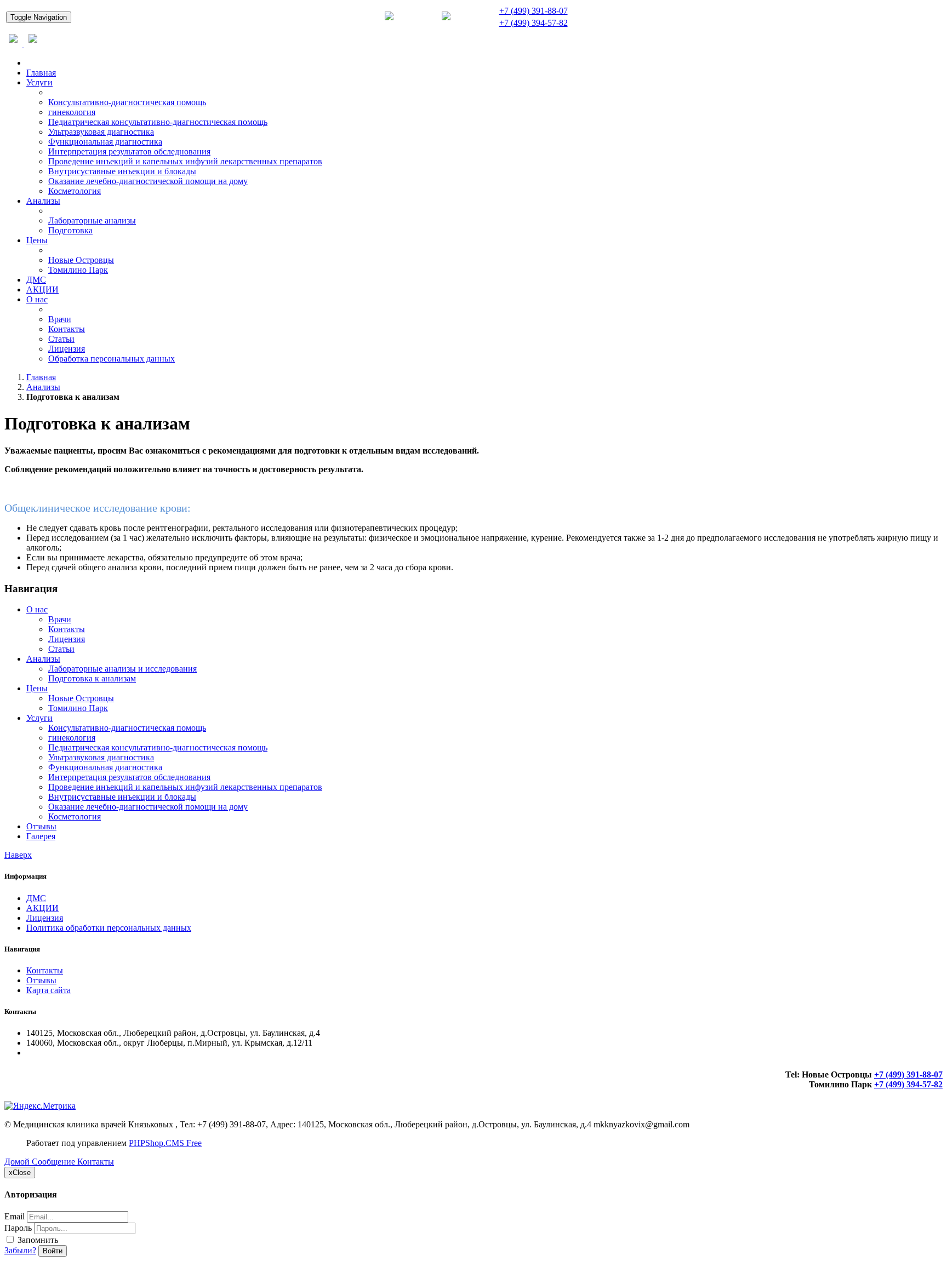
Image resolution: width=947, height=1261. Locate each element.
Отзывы (41, 826)
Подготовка (70, 230)
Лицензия (66, 348)
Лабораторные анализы (92, 220)
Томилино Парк (78, 269)
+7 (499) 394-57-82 (533, 22)
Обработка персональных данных (111, 358)
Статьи (61, 338)
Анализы (43, 200)
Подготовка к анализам (92, 678)
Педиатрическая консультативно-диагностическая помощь (157, 122)
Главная (41, 72)
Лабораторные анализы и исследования (122, 668)
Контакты (66, 329)
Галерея (40, 836)
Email (14, 1216)
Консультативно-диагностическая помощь (127, 102)
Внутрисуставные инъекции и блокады (122, 171)
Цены (37, 240)
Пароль (18, 1228)
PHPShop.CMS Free (165, 1143)
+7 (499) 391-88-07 (533, 10)
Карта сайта (48, 990)
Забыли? (20, 1250)
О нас (37, 299)
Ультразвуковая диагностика (101, 131)
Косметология (74, 191)
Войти (52, 1251)
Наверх (18, 854)
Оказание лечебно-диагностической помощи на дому (148, 181)
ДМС (36, 279)
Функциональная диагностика (105, 141)
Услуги (39, 82)
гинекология (71, 112)
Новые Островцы (81, 260)
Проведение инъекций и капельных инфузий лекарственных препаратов (185, 161)
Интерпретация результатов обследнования (129, 151)
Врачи (59, 319)
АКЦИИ (42, 289)
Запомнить (36, 1240)
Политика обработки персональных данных (108, 927)
